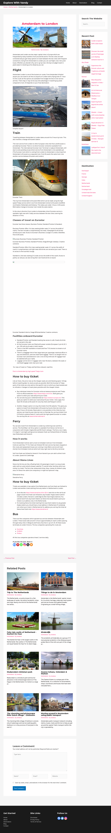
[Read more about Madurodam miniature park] (23, 661)
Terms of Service (35, 822)
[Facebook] (14, 544)
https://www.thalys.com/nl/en (42, 393)
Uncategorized (86, 189)
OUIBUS (19, 531)
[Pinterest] (17, 544)
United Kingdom (87, 196)
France (84, 174)
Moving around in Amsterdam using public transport (54, 714)
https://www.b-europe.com (52, 398)
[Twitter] (62, 818)
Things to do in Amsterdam (53, 592)
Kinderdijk (45, 632)
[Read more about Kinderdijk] (57, 621)
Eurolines (20, 529)
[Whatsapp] (21, 544)
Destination (83, 3)
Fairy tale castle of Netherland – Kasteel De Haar (21, 633)
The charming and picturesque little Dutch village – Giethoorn (21, 714)
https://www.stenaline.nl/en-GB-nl (37, 493)
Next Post (72, 558)
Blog (92, 3)
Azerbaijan (85, 171)
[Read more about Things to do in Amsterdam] (57, 581)
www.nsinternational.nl (37, 416)
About (74, 3)
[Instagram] (24, 544)
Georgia (84, 177)
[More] (31, 544)
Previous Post (9, 558)
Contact (99, 3)
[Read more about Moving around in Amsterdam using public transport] (57, 702)
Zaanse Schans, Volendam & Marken (54, 673)
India (83, 180)
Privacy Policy (34, 820)
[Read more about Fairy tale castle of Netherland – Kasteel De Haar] (23, 621)
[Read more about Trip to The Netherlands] (23, 581)
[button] (105, 3)
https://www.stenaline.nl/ (40, 509)
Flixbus (19, 533)
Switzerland (85, 186)
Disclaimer (33, 818)
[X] (27, 544)
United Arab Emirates (89, 193)
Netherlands (35, 50)
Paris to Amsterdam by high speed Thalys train (28, 371)
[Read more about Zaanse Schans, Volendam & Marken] (57, 661)
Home (68, 3)
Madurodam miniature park (19, 672)
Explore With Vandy (15, 2)
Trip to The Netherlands (18, 592)
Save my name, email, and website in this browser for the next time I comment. (40, 783)
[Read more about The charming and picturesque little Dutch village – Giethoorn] (23, 702)
